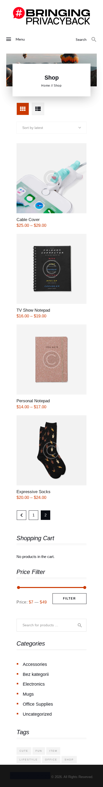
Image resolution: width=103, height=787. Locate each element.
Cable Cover (28, 219)
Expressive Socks (33, 491)
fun (39, 750)
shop (69, 759)
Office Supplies (38, 704)
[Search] (94, 39)
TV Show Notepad (33, 310)
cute (24, 750)
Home (45, 85)
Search (80, 625)
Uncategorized (37, 714)
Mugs (28, 694)
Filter (69, 598)
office (51, 759)
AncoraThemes (30, 775)
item (53, 750)
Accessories (35, 664)
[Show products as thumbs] (22, 109)
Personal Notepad (33, 401)
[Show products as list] (38, 109)
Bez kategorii (36, 674)
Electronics (34, 684)
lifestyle (29, 759)
